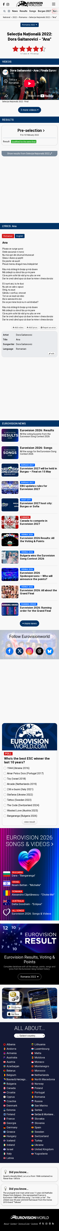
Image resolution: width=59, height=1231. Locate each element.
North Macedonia (44, 1079)
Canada (11, 1088)
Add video (18, 327)
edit (52, 353)
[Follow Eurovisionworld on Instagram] (8, 4)
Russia (38, 1101)
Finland (10, 1114)
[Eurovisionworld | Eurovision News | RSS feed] (53, 1224)
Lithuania (39, 1044)
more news (30, 623)
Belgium (11, 1075)
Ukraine (38, 1144)
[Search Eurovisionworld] (4, 11)
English (19, 236)
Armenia (11, 1053)
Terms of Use (24, 1224)
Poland (38, 1088)
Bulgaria (11, 1083)
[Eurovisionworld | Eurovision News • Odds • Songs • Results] (29, 4)
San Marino (41, 1105)
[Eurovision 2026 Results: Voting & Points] (29, 938)
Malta (37, 1053)
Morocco (39, 1070)
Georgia (11, 1123)
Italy (9, 1153)
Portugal (39, 1092)
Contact (13, 1224)
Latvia (10, 1158)
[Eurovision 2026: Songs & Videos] (29, 860)
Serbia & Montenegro (45, 1114)
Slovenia (39, 1123)
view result (29, 822)
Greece (10, 1131)
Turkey (38, 1140)
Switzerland (41, 1136)
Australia (11, 1057)
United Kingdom (44, 1149)
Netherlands (41, 1075)
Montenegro (41, 1066)
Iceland (10, 1140)
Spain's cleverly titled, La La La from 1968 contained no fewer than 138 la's (28, 1175)
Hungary (11, 1136)
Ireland (10, 1144)
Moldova (39, 1057)
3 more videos (29, 109)
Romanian (8, 236)
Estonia (10, 1109)
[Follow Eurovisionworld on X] (19, 651)
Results (23, 11)
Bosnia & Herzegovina (17, 1079)
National (6, 17)
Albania (10, 1044)
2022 (14, 17)
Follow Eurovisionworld (29, 636)
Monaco (39, 1061)
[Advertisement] (29, 190)
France (10, 1118)
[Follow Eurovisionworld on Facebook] (4, 4)
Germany (11, 1127)
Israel (9, 1149)
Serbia (38, 1109)
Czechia (11, 1101)
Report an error (49, 327)
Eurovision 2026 (29, 840)
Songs (32, 11)
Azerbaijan (12, 1066)
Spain (37, 1127)
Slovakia (39, 1118)
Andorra (11, 1048)
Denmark (11, 1105)
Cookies (34, 1224)
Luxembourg (41, 1048)
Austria (10, 1061)
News (15, 11)
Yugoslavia (41, 1153)
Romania (39, 1096)
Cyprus (10, 1096)
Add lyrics (32, 327)
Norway (39, 1083)
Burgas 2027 (44, 11)
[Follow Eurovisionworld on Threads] (39, 651)
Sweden (39, 1131)
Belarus (10, 1070)
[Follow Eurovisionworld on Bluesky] (49, 651)
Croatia (10, 1092)
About (6, 1224)
